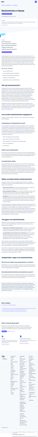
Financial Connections (14, 374)
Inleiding (3, 39)
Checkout (12, 366)
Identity (12, 375)
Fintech (21, 383)
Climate (12, 367)
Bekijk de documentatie (24, 343)
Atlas (11, 360)
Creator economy (23, 382)
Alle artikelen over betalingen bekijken (9, 305)
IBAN (10, 139)
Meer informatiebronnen (7, 5)
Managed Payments (14, 381)
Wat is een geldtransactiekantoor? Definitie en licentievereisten (14, 311)
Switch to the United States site (18, 434)
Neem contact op (11, 331)
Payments (12, 384)
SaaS (21, 379)
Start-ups (21, 360)
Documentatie (22, 415)
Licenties (30, 374)
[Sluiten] (36, 432)
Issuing (12, 378)
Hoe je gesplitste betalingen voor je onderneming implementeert (15, 309)
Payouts (12, 385)
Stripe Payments (23, 205)
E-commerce (22, 364)
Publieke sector (22, 398)
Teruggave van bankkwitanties (7, 47)
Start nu (3, 331)
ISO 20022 (32, 168)
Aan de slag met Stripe (6, 13)
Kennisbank (31, 357)
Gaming (21, 385)
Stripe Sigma (13, 389)
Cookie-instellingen (32, 377)
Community (31, 363)
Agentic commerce (23, 361)
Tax (11, 391)
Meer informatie (4, 25)
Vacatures (30, 385)
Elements (12, 373)
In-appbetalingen (23, 373)
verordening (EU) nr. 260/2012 (8, 127)
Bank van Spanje (15, 56)
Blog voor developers (23, 424)
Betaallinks (12, 382)
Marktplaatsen (22, 375)
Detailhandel (22, 399)
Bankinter (27, 61)
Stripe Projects (22, 423)
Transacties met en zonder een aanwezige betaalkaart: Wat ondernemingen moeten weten (19, 308)
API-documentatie (23, 416)
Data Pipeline (13, 371)
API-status (21, 418)
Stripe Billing (29, 211)
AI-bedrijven (22, 380)
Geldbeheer (22, 376)
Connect (12, 368)
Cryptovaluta (13, 370)
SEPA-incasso (19, 130)
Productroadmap (32, 384)
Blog (29, 361)
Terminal (12, 392)
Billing (12, 363)
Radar (12, 387)
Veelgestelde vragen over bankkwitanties (9, 49)
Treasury (12, 394)
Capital (12, 364)
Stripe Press (31, 388)
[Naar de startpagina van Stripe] (3, 356)
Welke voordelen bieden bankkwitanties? (9, 45)
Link (11, 380)
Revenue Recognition (14, 388)
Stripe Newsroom (32, 387)
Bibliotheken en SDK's (23, 422)
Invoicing (12, 377)
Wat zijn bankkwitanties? (6, 41)
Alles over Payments (5, 344)
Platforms (21, 378)
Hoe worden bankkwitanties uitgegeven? (9, 43)
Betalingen (15, 5)
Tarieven (12, 359)
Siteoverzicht (31, 376)
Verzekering (22, 389)
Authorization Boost (14, 361)
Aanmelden (31, 400)
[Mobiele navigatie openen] (36, 2)
